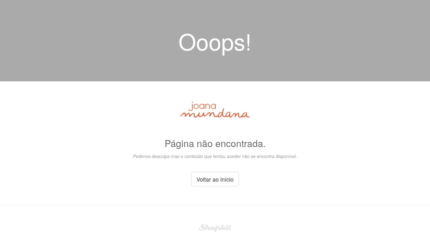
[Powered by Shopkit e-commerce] (215, 227)
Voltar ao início (215, 179)
